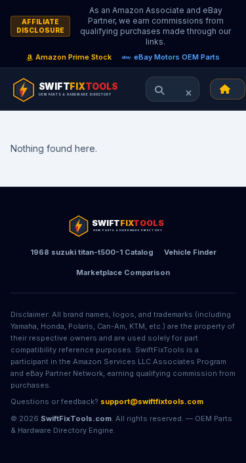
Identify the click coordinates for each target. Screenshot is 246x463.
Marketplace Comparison (123, 272)
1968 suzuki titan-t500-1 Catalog (92, 252)
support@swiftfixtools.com (151, 401)
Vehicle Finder (190, 252)
